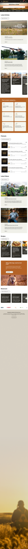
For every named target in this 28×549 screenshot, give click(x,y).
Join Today (13, 317)
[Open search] (26, 1)
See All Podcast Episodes (5, 139)
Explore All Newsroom (5, 291)
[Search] (24, 7)
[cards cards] (26, 84)
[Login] (21, 1)
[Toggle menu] (2, 1)
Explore (6, 68)
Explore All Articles (4, 18)
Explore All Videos (4, 179)
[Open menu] (2, 11)
